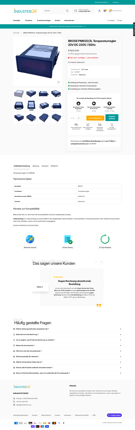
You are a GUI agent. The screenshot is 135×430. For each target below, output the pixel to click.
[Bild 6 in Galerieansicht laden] (31, 105)
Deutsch (115, 2)
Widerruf (54, 166)
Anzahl (73, 118)
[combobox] (56, 10)
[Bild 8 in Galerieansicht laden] (56, 105)
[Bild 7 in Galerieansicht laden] (43, 105)
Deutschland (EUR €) (101, 2)
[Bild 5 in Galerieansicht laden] (18, 105)
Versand (77, 54)
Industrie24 (109, 422)
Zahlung (35, 166)
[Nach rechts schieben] (101, 262)
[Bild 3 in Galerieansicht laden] (43, 93)
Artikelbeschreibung (22, 166)
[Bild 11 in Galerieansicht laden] (43, 117)
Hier (74, 297)
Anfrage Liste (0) (134, 29)
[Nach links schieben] (96, 262)
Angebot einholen (112, 118)
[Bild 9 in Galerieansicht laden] (18, 117)
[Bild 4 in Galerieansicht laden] (56, 93)
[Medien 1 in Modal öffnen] (37, 61)
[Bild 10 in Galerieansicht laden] (31, 117)
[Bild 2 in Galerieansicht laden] (31, 93)
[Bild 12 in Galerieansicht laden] (56, 117)
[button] (115, 11)
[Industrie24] (22, 388)
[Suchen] (67, 11)
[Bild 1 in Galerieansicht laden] (18, 93)
